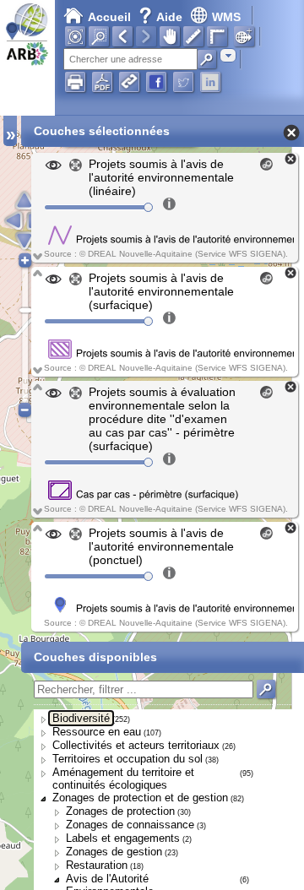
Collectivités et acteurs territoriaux (136, 745)
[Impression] (75, 82)
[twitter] (183, 82)
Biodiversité (81, 718)
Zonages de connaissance (130, 824)
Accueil (109, 17)
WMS (226, 17)
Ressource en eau (96, 731)
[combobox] (228, 55)
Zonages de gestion (114, 851)
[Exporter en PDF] (102, 82)
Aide (162, 17)
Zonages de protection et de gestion (140, 797)
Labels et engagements (123, 838)
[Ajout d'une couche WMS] (244, 36)
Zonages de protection (120, 811)
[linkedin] (210, 82)
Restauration (97, 865)
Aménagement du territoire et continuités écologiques (123, 778)
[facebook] (156, 82)
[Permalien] (129, 82)
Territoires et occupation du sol (127, 758)
